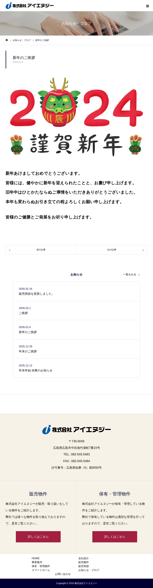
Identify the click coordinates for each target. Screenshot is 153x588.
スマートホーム (41, 570)
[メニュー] (147, 5)
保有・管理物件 (41, 566)
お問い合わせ (63, 573)
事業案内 (37, 562)
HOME (36, 558)
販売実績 (83, 566)
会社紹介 (83, 558)
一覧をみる (129, 274)
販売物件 (83, 562)
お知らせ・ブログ (88, 570)
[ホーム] (7, 40)
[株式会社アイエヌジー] (30, 5)
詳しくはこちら (38, 536)
